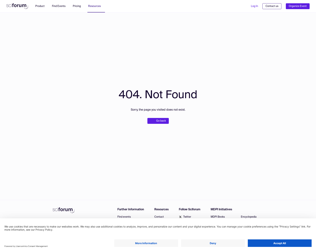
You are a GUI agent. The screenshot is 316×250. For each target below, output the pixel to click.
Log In (254, 6)
